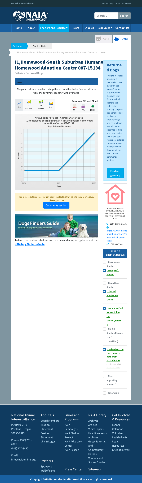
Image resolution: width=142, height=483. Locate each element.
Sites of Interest (121, 449)
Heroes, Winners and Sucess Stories (96, 458)
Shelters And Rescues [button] (52, 27)
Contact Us (122, 27)
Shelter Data (39, 46)
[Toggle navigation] (19, 81)
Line (19, 107)
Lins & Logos (48, 441)
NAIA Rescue (72, 449)
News (76, 27)
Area (50, 107)
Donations (126, 3)
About (32, 27)
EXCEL (92, 110)
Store (117, 3)
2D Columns (29, 107)
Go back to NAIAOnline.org (22, 3)
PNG (83, 110)
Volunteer (118, 433)
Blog (111, 3)
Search (124, 15)
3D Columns (40, 107)
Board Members (50, 420)
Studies (89, 27)
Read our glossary (115, 173)
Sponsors (46, 466)
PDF (74, 110)
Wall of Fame (48, 470)
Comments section (56, 205)
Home (105, 3)
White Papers (96, 429)
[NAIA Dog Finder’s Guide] (56, 225)
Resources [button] (104, 27)
